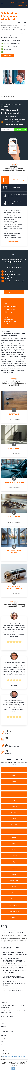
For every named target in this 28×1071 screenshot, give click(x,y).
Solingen (14, 861)
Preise (2, 1023)
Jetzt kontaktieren (13, 241)
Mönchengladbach (14, 905)
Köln (14, 787)
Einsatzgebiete (5, 1019)
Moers (14, 917)
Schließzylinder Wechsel (14, 551)
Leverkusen (14, 855)
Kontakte (3, 1026)
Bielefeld (14, 874)
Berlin (14, 769)
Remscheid (14, 899)
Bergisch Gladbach (14, 911)
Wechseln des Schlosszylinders (14, 587)
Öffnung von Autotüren (14, 482)
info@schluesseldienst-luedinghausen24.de (10, 322)
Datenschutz (4, 1038)
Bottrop (14, 886)
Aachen (14, 892)
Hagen (14, 837)
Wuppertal (14, 824)
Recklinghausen (14, 880)
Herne (14, 849)
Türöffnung (14, 414)
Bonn (14, 831)
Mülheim (14, 843)
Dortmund (14, 812)
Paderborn (14, 868)
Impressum (4, 1035)
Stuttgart (14, 800)
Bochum (14, 818)
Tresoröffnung (14, 448)
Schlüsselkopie (14, 517)
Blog (2, 1041)
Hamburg (14, 775)
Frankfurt (14, 794)
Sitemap (3, 1045)
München (14, 781)
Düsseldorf (14, 806)
